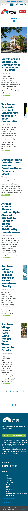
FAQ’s (8, 1)
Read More (5, 95)
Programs (8, 477)
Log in (22, 507)
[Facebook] (17, 4)
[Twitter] (20, 4)
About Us (7, 484)
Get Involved (9, 488)
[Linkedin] (25, 4)
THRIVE (9, 480)
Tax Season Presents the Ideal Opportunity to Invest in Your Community (9, 113)
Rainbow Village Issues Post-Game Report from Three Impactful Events (8, 337)
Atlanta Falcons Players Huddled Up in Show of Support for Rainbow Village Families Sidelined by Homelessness (11, 218)
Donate (7, 491)
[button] (14, 21)
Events (7, 486)
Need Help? (20, 1)
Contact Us (13, 1)
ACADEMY (10, 482)
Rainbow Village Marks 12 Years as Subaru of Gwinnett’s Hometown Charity (8, 276)
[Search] (11, 5)
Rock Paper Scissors (20, 509)
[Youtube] (13, 466)
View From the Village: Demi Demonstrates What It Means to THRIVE (11, 64)
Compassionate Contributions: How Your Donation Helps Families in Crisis (11, 166)
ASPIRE (9, 479)
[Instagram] (22, 4)
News (6, 475)
